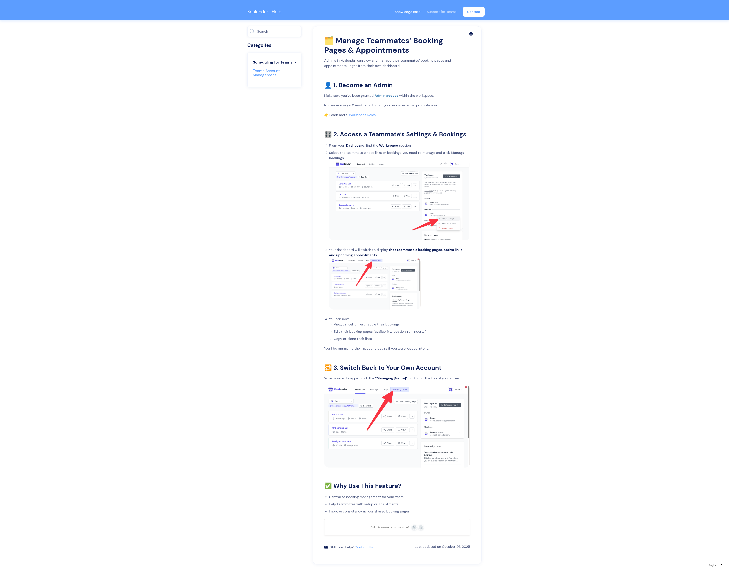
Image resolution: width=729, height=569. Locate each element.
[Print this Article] (471, 34)
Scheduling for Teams (273, 62)
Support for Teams (442, 11)
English (713, 565)
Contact (473, 11)
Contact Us (364, 547)
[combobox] (716, 565)
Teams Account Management (266, 72)
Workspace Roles (362, 115)
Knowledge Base (408, 11)
